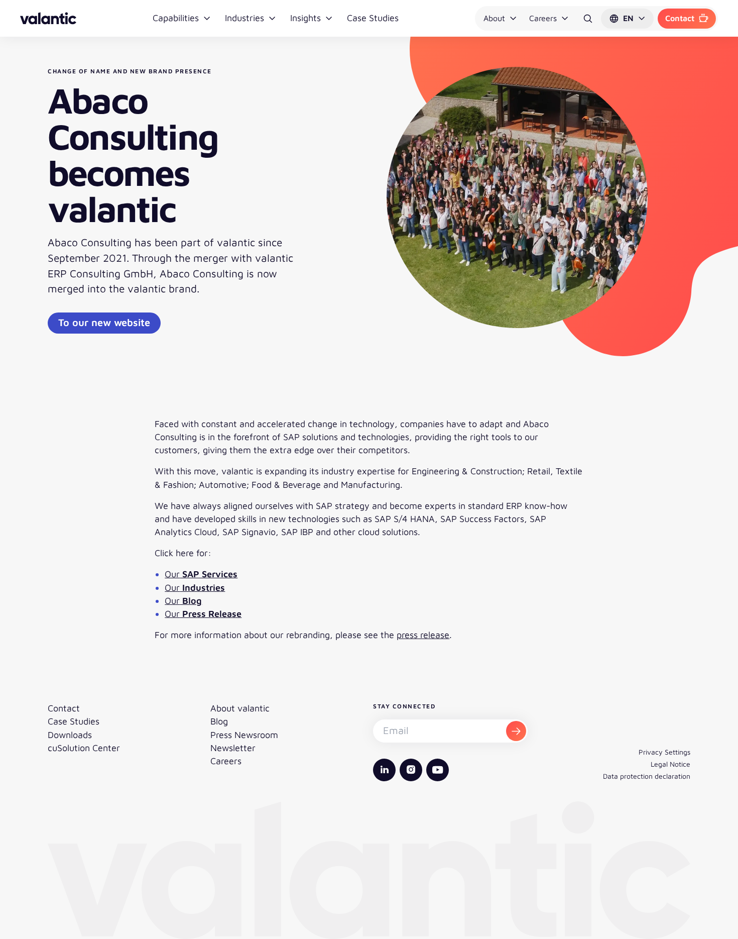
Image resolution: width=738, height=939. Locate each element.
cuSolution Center (84, 748)
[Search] (588, 19)
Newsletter (233, 748)
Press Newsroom (244, 734)
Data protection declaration (646, 776)
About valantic (240, 708)
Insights (305, 18)
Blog (219, 721)
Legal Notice (670, 764)
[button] (627, 19)
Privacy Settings (664, 752)
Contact (679, 18)
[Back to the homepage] (48, 18)
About (494, 18)
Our (201, 574)
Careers (543, 18)
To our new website (104, 322)
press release (423, 635)
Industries (244, 18)
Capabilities (176, 18)
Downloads (70, 734)
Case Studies (373, 18)
